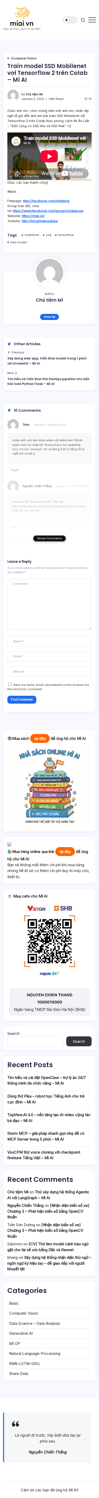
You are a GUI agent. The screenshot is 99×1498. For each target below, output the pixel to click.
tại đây (40, 738)
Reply (15, 470)
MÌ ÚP (14, 1343)
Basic (14, 1303)
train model (18, 242)
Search (13, 1033)
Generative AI (21, 1333)
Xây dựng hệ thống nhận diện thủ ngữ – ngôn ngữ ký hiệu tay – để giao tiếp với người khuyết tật (49, 1263)
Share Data (18, 1373)
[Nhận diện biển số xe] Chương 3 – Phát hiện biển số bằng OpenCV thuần (48, 1211)
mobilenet (32, 235)
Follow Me (49, 316)
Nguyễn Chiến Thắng (37, 486)
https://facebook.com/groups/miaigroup (41, 506)
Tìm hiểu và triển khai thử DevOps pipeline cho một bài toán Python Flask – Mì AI (48, 381)
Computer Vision (23, 1313)
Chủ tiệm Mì (34, 94)
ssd (48, 235)
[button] (70, 20)
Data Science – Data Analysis (34, 1323)
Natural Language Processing (34, 1353)
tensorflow (66, 235)
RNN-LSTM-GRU (24, 1363)
